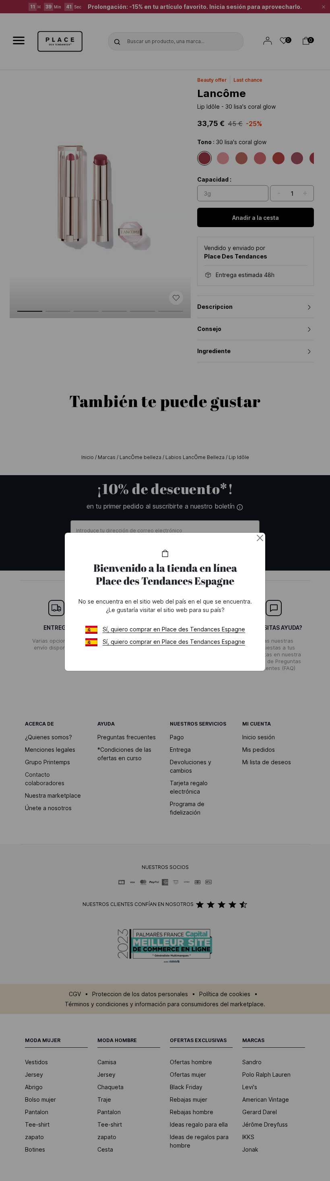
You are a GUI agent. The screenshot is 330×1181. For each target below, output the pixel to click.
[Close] (260, 538)
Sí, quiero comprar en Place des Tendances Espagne (174, 629)
